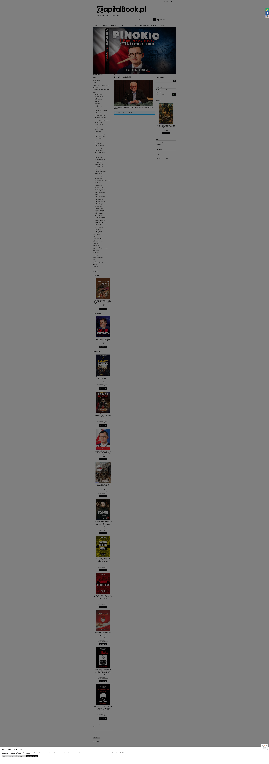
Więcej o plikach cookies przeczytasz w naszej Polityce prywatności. (16, 753)
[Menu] (267, 744)
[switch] (264, 748)
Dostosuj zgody (21, 756)
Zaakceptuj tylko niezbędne (9, 756)
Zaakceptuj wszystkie (32, 756)
